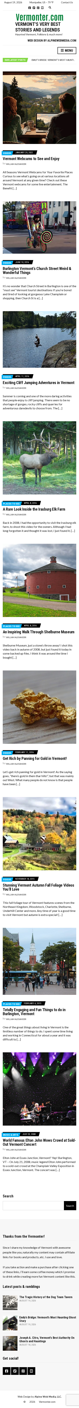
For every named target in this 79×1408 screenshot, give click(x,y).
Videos (7, 153)
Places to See (11, 503)
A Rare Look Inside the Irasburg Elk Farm (34, 509)
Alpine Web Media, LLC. (48, 1396)
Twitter (34, 7)
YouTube (42, 7)
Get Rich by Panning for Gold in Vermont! (35, 758)
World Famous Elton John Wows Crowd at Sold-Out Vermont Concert (39, 1142)
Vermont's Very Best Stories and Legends (37, 27)
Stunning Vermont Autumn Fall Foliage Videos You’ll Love (38, 887)
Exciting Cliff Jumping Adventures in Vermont (38, 382)
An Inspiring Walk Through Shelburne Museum (38, 632)
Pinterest (38, 7)
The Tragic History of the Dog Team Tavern (45, 1297)
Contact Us (67, 2)
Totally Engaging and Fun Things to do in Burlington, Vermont (34, 1011)
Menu (68, 50)
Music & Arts (10, 1134)
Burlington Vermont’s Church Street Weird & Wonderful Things (37, 270)
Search (8, 1196)
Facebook (29, 7)
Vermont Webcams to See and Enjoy (31, 158)
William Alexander (16, 164)
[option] (53, 60)
